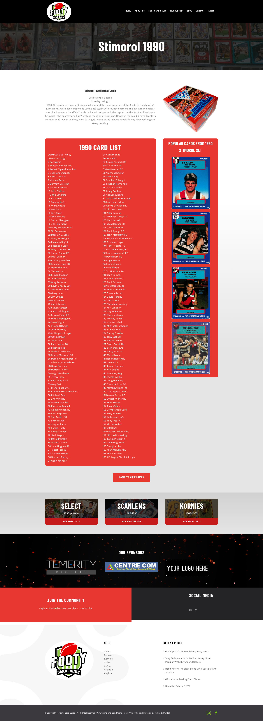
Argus (107, 665)
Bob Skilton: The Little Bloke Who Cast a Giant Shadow (190, 670)
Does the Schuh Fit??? (177, 685)
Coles (107, 662)
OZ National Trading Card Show (182, 679)
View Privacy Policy (133, 713)
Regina (108, 673)
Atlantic (108, 669)
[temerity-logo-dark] (71, 560)
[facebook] (196, 610)
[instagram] (190, 610)
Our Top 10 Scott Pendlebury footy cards (187, 651)
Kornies (108, 658)
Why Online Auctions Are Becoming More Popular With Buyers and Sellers (187, 660)
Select (107, 651)
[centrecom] (131, 563)
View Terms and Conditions (109, 713)
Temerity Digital (162, 713)
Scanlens (109, 654)
